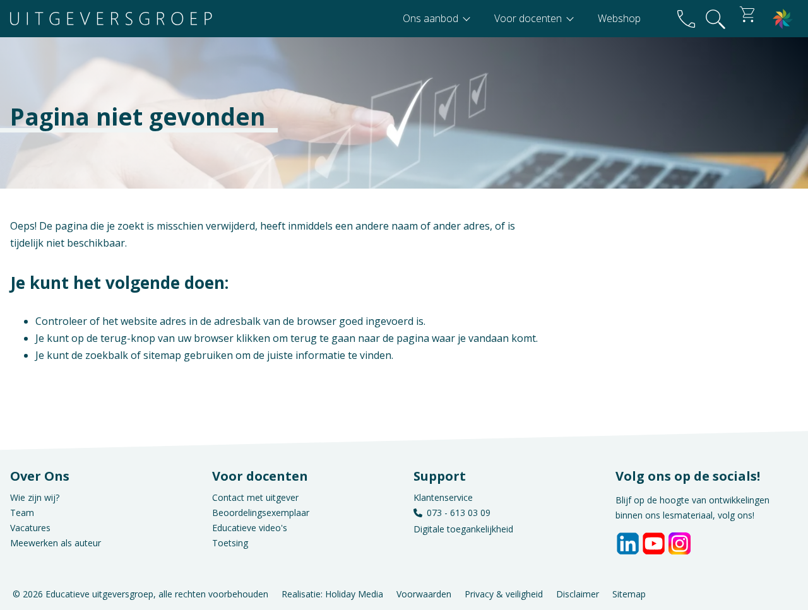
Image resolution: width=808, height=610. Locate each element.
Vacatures (30, 528)
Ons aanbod (432, 18)
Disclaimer (577, 594)
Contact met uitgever (255, 497)
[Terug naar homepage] (111, 18)
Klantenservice (443, 497)
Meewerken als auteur (55, 543)
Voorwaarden (423, 594)
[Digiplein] (783, 18)
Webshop (619, 18)
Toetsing (230, 543)
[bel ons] (686, 18)
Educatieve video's (249, 528)
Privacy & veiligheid (504, 594)
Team (22, 513)
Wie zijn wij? (34, 497)
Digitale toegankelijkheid (463, 529)
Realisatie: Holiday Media (332, 594)
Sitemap (629, 594)
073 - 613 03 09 (458, 513)
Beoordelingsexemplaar (260, 513)
